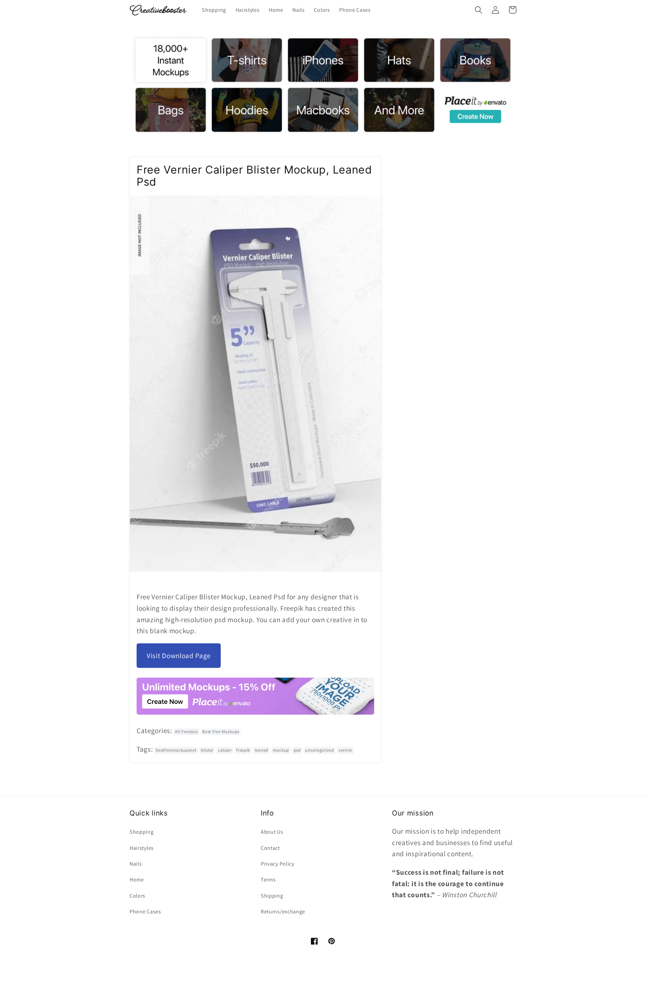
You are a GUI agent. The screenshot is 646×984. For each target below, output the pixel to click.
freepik (243, 750)
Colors (137, 895)
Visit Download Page (179, 655)
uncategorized (319, 750)
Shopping (142, 831)
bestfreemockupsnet (176, 750)
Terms (268, 879)
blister (207, 750)
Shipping (272, 895)
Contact (270, 847)
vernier (345, 750)
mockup (281, 750)
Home (137, 879)
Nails (136, 863)
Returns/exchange (283, 911)
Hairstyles (142, 847)
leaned (261, 750)
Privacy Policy (277, 863)
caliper (225, 750)
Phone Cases (145, 911)
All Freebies (186, 731)
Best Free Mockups (220, 731)
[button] (478, 9)
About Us (272, 831)
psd (297, 750)
